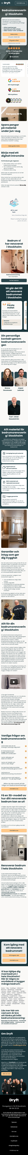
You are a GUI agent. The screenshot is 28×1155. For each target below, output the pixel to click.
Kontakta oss (14, 789)
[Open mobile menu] (2, 3)
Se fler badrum (14, 280)
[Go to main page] (7, 3)
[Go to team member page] (7, 381)
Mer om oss (6, 1074)
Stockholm (15, 57)
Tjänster (14, 1122)
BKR (13, 583)
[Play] (14, 682)
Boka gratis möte (14, 146)
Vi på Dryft (14, 1141)
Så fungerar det (14, 955)
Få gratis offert (14, 40)
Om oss (14, 1131)
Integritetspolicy (14, 1145)
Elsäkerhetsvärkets (12, 586)
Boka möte (14, 34)
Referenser (14, 1127)
